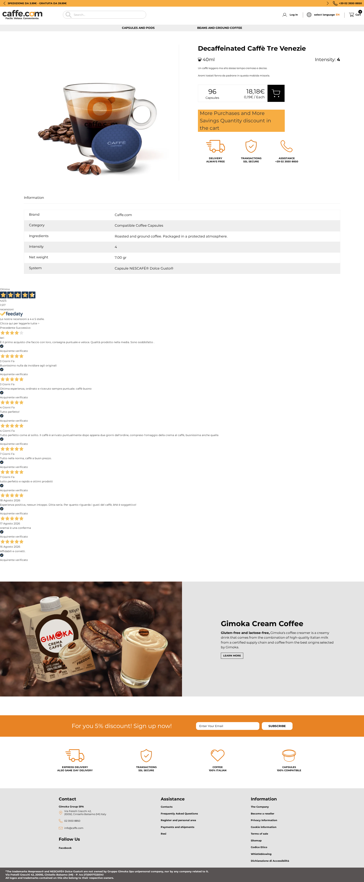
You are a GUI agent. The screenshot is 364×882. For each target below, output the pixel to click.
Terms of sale (259, 833)
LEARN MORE (232, 655)
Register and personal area (178, 820)
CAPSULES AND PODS (138, 28)
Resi (163, 833)
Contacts (167, 806)
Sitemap (256, 840)
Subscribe (277, 726)
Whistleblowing (261, 853)
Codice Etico (259, 847)
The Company (260, 806)
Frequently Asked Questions (179, 813)
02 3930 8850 (72, 820)
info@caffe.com (73, 828)
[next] (37, 185)
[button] (4, 3)
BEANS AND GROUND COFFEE (219, 28)
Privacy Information (264, 820)
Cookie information (263, 827)
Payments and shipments (177, 827)
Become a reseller (262, 813)
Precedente (7, 327)
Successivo (23, 327)
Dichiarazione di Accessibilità (270, 860)
